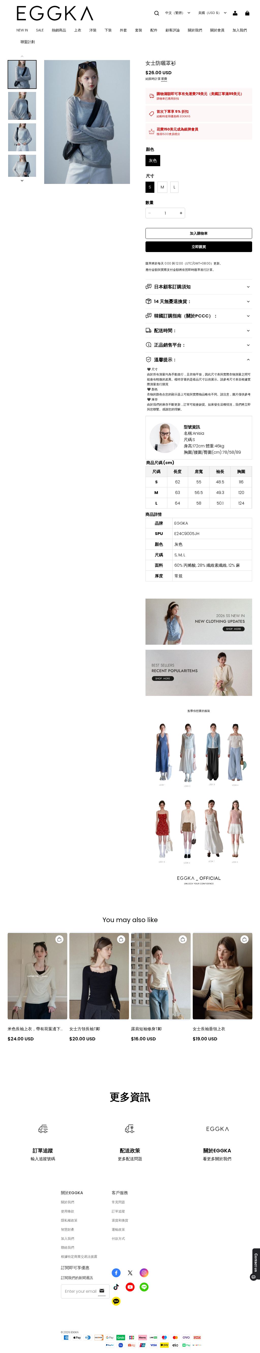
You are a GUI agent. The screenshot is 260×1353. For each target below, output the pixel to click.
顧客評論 (173, 30)
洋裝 (92, 30)
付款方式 (118, 1238)
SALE (40, 30)
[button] (157, 13)
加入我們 (240, 30)
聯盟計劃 (28, 41)
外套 (123, 30)
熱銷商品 (59, 30)
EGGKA (75, 1332)
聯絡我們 (67, 1247)
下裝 (108, 30)
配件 (153, 30)
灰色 (153, 160)
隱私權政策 (69, 1220)
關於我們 (195, 30)
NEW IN (22, 30)
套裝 (138, 30)
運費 (164, 79)
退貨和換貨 (120, 1220)
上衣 (77, 30)
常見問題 (118, 1202)
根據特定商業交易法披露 (79, 1256)
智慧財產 (67, 1229)
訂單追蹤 (118, 1211)
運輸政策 (118, 1229)
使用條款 (67, 1211)
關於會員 (217, 30)
